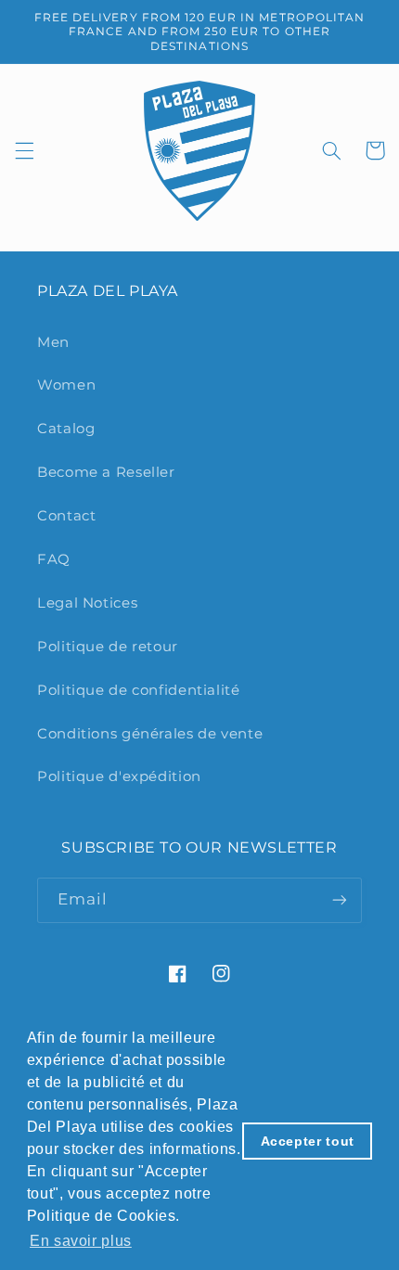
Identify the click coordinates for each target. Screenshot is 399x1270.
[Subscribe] (339, 900)
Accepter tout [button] (307, 1141)
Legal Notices (87, 603)
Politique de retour (107, 646)
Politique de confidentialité (138, 690)
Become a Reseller (106, 472)
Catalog (66, 428)
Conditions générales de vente (150, 733)
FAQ (54, 559)
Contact (66, 515)
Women (66, 385)
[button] (24, 150)
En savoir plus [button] (81, 1241)
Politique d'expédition (119, 776)
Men (53, 342)
